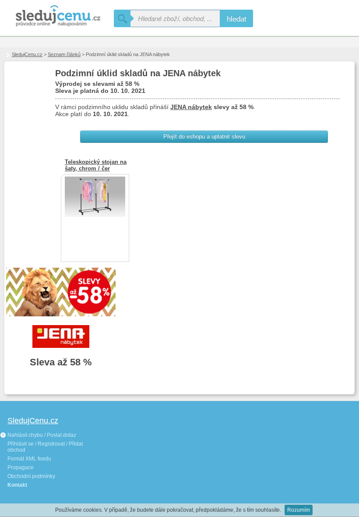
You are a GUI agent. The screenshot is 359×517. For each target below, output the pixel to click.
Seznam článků (64, 54)
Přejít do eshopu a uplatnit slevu (204, 136)
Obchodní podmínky (31, 476)
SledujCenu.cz (27, 54)
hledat (236, 18)
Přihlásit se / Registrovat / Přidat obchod (45, 447)
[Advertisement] (144, 458)
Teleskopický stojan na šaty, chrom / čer (96, 165)
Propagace (20, 467)
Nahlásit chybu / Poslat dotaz (41, 435)
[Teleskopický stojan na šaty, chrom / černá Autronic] (95, 215)
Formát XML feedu (29, 459)
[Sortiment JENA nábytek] (61, 336)
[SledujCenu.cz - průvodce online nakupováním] (57, 16)
